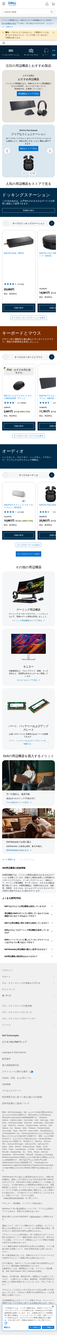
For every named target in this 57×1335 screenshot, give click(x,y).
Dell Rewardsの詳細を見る (17, 850)
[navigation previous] (5, 223)
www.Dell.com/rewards (13, 1198)
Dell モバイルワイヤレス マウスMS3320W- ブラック (18, 397)
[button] (47, 4)
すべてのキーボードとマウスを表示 (28, 436)
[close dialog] (53, 32)
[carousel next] (50, 151)
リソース (6, 1025)
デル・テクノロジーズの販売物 (17, 1006)
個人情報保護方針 (10, 1065)
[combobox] (28, 12)
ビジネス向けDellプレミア (14, 1042)
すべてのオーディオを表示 (28, 545)
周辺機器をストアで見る (28, 94)
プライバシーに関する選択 (15, 1071)
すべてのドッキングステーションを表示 (28, 318)
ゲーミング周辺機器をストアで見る (27, 620)
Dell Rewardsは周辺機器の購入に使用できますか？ (26, 949)
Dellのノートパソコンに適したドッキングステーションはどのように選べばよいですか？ (27, 941)
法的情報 (6, 1084)
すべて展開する (9, 859)
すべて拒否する (35, 1327)
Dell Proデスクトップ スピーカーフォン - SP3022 (18, 506)
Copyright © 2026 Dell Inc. (14, 1052)
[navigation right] (51, 223)
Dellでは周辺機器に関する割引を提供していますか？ (27, 923)
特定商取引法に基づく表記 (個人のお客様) (22, 1097)
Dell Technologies (10, 1035)
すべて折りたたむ (27, 859)
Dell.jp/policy (35, 1216)
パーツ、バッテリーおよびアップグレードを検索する (27, 742)
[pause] (24, 173)
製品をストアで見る (28, 148)
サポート (6, 976)
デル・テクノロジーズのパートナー (19, 1018)
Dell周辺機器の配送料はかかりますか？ (21, 956)
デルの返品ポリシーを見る (17, 802)
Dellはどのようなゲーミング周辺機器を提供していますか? (27, 931)
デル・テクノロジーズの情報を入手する (21, 983)
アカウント (7, 970)
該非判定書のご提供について (16, 1103)
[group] (28, 151)
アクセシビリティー (11, 1090)
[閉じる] (53, 1306)
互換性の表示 (28, 210)
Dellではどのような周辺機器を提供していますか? (25, 906)
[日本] (4, 43)
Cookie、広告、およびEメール (16, 1078)
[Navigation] (4, 4)
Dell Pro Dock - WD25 (14, 253)
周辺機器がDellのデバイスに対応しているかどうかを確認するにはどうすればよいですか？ (27, 914)
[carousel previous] (7, 151)
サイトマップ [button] (8, 989)
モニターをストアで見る (27, 680)
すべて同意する (48, 1327)
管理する (7, 1327)
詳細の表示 (18, 308)
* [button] (38, 797)
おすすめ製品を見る (8, 23)
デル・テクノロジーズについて (17, 1012)
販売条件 (6, 1059)
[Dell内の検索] (52, 12)
